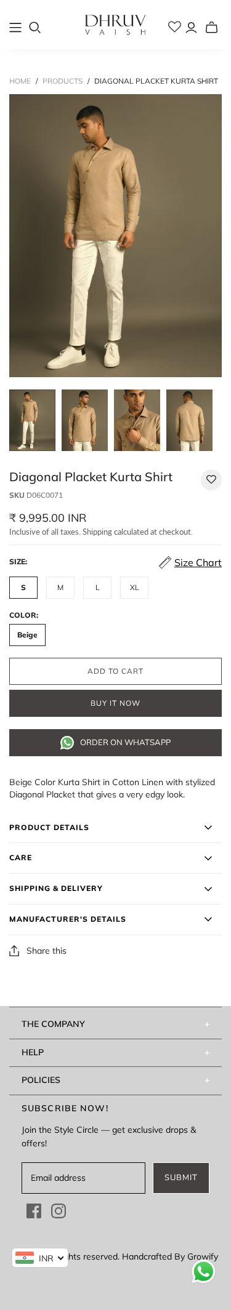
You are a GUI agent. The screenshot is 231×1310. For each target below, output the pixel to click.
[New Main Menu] (15, 28)
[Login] (191, 27)
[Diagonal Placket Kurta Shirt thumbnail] (189, 420)
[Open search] (35, 28)
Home (20, 81)
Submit (181, 1177)
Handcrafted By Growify (170, 1256)
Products (63, 81)
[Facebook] (33, 1211)
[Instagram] (58, 1211)
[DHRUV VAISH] (116, 23)
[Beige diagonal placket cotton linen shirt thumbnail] (32, 420)
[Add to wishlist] (211, 479)
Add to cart (115, 671)
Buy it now (115, 703)
